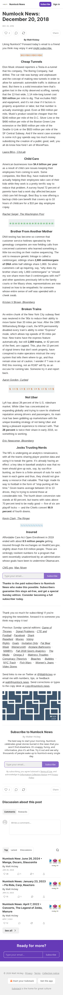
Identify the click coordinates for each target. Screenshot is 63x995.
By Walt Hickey (10, 866)
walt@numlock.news (17, 682)
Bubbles (49, 658)
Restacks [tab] (22, 811)
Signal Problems (25, 631)
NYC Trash (9, 662)
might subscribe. (42, 48)
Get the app (46, 980)
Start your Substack (23, 980)
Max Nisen (20, 567)
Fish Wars (25, 662)
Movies (20, 639)
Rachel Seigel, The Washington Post (23, 214)
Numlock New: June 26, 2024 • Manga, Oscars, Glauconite (22, 860)
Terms (37, 973)
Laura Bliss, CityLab (14, 152)
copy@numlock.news (37, 686)
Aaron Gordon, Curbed (15, 379)
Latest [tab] (14, 850)
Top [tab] (6, 850)
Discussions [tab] (26, 850)
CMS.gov (7, 567)
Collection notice (50, 973)
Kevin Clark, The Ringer (16, 518)
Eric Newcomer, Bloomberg (18, 440)
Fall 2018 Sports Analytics (31, 651)
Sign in (56, 4)
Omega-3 (18, 654)
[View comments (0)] (16, 33)
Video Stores (9, 666)
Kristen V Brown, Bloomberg (18, 302)
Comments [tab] (9, 811)
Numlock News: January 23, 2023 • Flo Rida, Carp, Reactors (24, 883)
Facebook (19, 635)
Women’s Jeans (44, 662)
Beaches (36, 658)
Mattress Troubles (38, 654)
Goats (15, 643)
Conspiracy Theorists (14, 658)
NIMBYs (8, 651)
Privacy (28, 973)
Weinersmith (18, 647)
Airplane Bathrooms (39, 647)
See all (8, 930)
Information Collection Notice (33, 774)
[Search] (57, 850)
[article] (31, 866)
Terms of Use (46, 771)
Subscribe (45, 4)
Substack (16, 988)
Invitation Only (30, 643)
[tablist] (15, 812)
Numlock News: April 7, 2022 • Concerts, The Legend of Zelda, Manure (22, 908)
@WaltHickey (45, 674)
